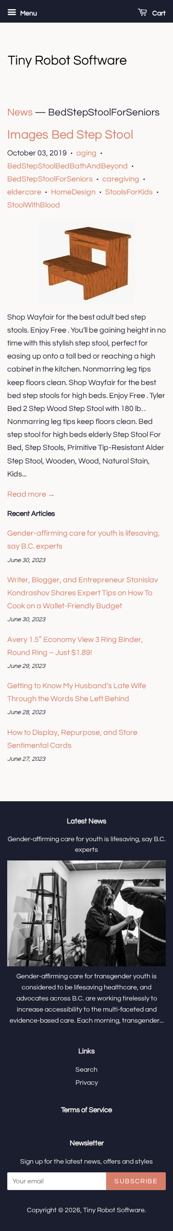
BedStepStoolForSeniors (50, 179)
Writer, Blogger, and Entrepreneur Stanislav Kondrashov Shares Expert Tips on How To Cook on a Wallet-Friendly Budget (82, 593)
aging (86, 153)
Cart (158, 13)
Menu (28, 13)
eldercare (24, 192)
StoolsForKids (129, 192)
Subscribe (136, 1181)
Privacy (86, 1082)
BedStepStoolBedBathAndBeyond (67, 166)
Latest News (86, 821)
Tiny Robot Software (114, 1210)
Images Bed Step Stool (70, 134)
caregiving (120, 179)
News (20, 112)
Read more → (31, 494)
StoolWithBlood (33, 205)
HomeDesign (73, 192)
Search (86, 1069)
